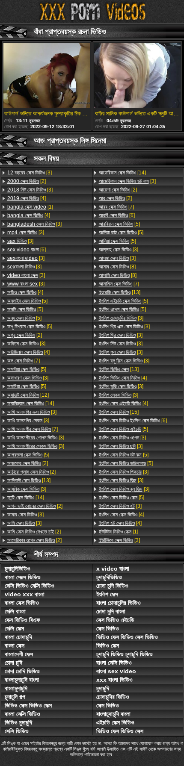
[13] (28, 480)
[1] (30, 207)
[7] (23, 361)
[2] (26, 181)
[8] (117, 267)
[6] (26, 250)
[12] (28, 395)
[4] (26, 198)
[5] (27, 301)
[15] (119, 412)
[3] (29, 173)
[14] (30, 404)
